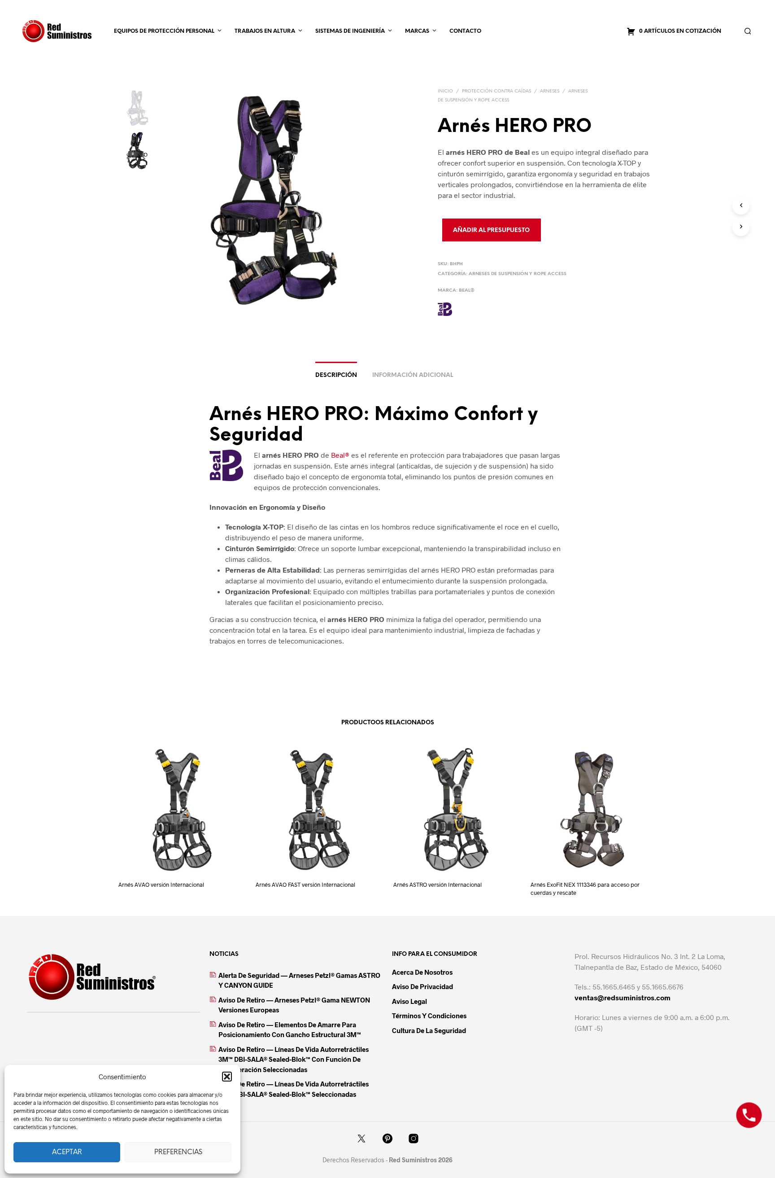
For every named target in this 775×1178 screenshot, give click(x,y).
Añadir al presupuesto (491, 230)
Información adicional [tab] (412, 375)
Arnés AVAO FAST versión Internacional (305, 884)
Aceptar (67, 1152)
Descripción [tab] (336, 375)
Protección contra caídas (496, 91)
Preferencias (178, 1152)
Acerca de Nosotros (422, 972)
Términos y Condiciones (429, 1016)
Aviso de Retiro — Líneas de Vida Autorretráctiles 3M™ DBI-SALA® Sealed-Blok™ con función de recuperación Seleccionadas (293, 1059)
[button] (226, 1076)
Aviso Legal (409, 1001)
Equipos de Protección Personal (164, 31)
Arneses (549, 91)
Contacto (465, 31)
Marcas (417, 31)
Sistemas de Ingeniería (350, 31)
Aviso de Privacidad (422, 986)
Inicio (445, 91)
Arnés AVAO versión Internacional (161, 884)
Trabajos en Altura (265, 31)
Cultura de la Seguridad (429, 1030)
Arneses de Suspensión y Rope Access (517, 274)
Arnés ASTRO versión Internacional (437, 884)
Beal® (467, 290)
